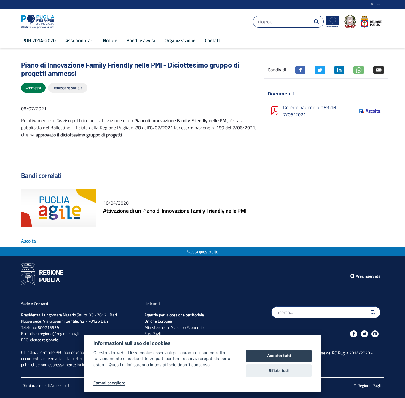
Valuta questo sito (202, 252)
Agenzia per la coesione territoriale (174, 315)
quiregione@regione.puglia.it (59, 333)
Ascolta (373, 110)
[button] (373, 4)
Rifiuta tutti (279, 370)
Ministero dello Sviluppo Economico (174, 327)
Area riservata (367, 276)
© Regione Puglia (368, 385)
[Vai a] (39, 22)
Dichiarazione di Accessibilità (47, 385)
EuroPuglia (153, 333)
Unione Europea (158, 321)
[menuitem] (39, 40)
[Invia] (316, 21)
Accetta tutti (279, 355)
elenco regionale (44, 340)
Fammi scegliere (109, 383)
